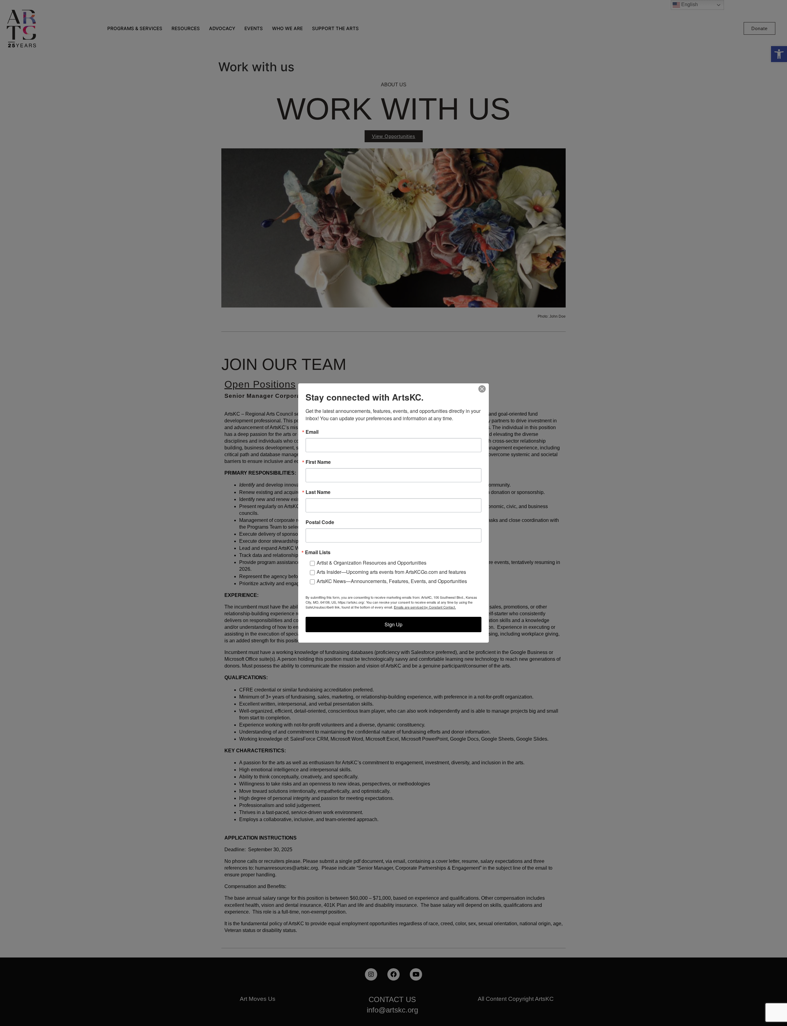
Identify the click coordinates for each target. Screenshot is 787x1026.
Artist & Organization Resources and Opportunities (371, 562)
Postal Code (320, 522)
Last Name (318, 492)
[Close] (482, 389)
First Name (318, 462)
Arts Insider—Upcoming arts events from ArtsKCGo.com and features (391, 571)
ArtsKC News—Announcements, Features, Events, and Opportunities (392, 581)
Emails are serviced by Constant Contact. (425, 607)
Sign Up (393, 624)
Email (312, 431)
